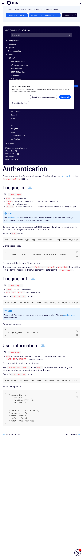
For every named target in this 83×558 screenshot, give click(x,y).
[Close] (71, 82)
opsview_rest (13, 217)
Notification (15, 139)
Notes (13, 125)
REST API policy (16, 68)
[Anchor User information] (42, 345)
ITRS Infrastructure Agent (15, 148)
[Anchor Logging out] (33, 278)
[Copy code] (77, 240)
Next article (71, 435)
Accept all (65, 97)
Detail (13, 132)
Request (16, 75)
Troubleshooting (14, 51)
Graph (13, 118)
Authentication (52, 9)
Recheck (14, 115)
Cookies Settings (20, 103)
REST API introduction (19, 61)
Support (11, 144)
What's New (9, 151)
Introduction (66, 176)
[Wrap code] (77, 256)
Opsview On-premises (23, 9)
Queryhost (14, 129)
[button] (77, 552)
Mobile (10, 54)
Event (13, 122)
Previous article (13, 435)
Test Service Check (18, 135)
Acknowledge (16, 111)
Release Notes (10, 154)
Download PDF (68, 15)
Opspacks (11, 47)
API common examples (19, 65)
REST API (11, 58)
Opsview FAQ (10, 156)
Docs (10, 9)
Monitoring (12, 44)
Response (17, 79)
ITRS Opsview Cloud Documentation (43, 15)
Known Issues (10, 159)
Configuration (13, 41)
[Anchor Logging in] (29, 187)
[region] (41, 94)
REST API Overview (18, 72)
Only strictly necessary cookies (43, 97)
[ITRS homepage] (9, 3)
